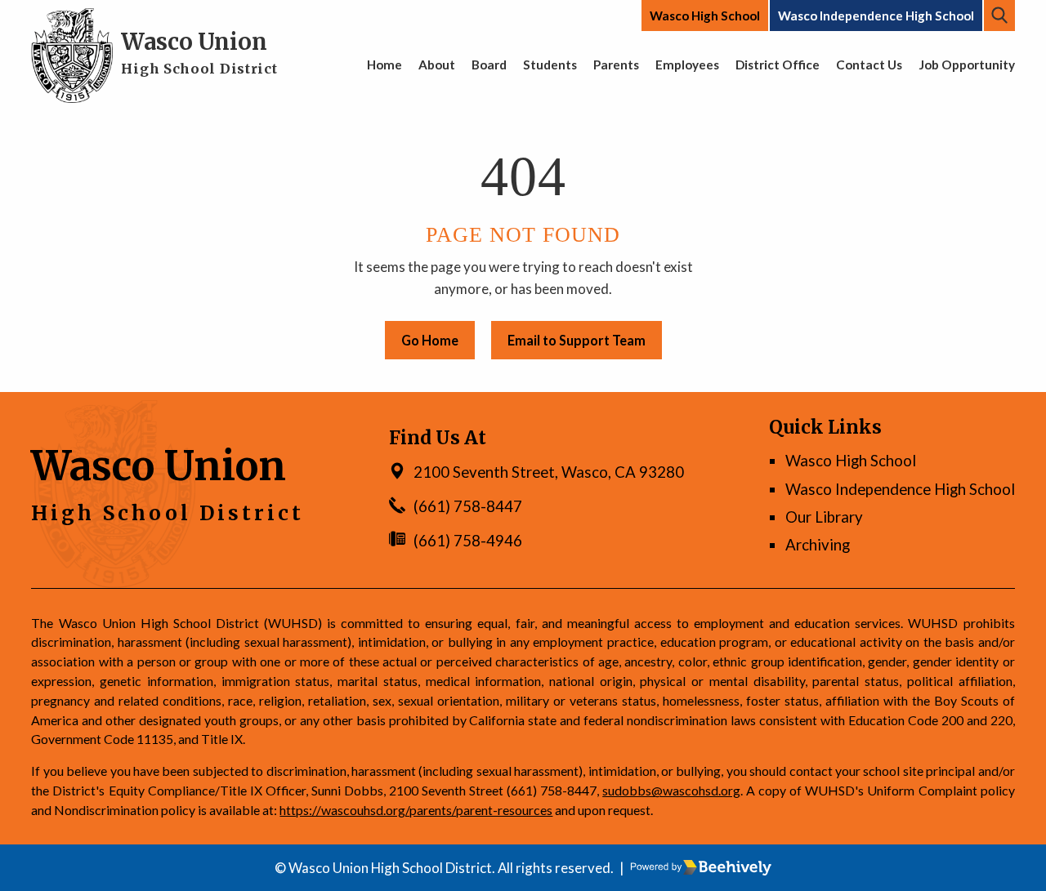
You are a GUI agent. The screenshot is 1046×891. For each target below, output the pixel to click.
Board (489, 64)
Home (384, 64)
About (436, 64)
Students (550, 64)
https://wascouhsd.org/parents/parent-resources (415, 809)
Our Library (824, 517)
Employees (687, 64)
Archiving (817, 545)
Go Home (429, 340)
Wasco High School (705, 15)
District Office (777, 64)
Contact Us (869, 64)
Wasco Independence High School (876, 15)
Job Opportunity (967, 64)
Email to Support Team (576, 340)
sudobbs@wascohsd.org (671, 790)
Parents (616, 64)
